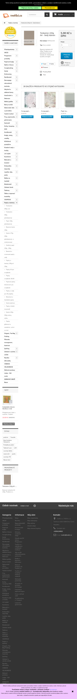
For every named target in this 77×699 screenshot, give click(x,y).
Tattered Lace (7, 448)
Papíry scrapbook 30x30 (9, 277)
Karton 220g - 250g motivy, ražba (9, 315)
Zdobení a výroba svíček (9, 353)
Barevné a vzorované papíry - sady (9, 254)
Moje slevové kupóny (34, 528)
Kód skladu (43, 41)
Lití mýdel (7, 153)
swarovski (6, 454)
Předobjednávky (9, 49)
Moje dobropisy (32, 520)
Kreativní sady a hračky (9, 149)
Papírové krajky (9, 62)
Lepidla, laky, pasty (8, 173)
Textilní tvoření (9, 114)
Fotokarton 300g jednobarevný (8, 215)
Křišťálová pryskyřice (7, 143)
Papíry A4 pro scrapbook (9, 271)
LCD (15, 448)
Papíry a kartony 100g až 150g (9, 263)
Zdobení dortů (8, 187)
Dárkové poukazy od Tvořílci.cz (18, 566)
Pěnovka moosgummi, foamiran (8, 342)
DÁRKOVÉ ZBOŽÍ (9, 379)
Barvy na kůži (8, 104)
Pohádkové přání (8, 445)
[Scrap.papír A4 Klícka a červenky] (30, 100)
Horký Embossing (7, 72)
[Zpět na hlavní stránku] (4, 23)
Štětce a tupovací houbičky (9, 195)
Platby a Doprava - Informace (18, 560)
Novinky (17, 520)
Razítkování (8, 77)
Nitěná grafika (8, 101)
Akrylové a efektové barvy (8, 91)
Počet (62, 42)
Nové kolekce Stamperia (7, 441)
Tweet (44, 64)
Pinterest (45, 67)
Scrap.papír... (25, 111)
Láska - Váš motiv (7, 374)
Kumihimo (7, 156)
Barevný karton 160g (9, 228)
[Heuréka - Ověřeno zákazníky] (10, 32)
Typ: (41, 45)
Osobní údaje (31, 526)
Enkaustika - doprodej (8, 167)
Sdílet (52, 64)
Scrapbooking (8, 68)
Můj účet (31, 515)
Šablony (6, 190)
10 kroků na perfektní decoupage (18, 585)
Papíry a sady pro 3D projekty (9, 292)
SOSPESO (7, 199)
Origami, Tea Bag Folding (9, 335)
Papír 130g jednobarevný (8, 222)
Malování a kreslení (7, 161)
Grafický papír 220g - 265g (9, 247)
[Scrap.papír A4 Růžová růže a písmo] (50, 100)
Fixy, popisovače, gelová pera (9, 118)
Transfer (12, 437)
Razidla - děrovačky (7, 359)
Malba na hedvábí (7, 179)
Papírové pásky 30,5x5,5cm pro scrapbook (9, 284)
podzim (5, 437)
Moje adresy (31, 523)
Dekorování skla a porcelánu (9, 109)
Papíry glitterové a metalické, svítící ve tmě (9, 326)
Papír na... (64, 111)
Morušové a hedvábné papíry (9, 298)
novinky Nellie (7, 451)
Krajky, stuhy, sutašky (8, 137)
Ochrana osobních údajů (18, 533)
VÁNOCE (7, 364)
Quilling (6, 348)
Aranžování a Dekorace (8, 97)
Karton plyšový (10, 303)
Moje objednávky (32, 518)
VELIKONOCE (8, 367)
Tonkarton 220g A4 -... (9, 486)
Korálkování (8, 132)
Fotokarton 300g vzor (8, 207)
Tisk (44, 75)
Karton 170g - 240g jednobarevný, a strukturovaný (9, 237)
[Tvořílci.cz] (13, 15)
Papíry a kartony (9, 202)
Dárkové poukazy (9, 370)
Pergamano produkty (7, 57)
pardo (14, 454)
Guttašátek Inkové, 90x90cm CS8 (8, 408)
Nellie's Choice (9, 65)
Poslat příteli (47, 72)
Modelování (8, 184)
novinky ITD (7, 457)
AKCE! (6, 52)
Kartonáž (7, 123)
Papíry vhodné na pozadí (9, 307)
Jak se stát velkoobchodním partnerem (20, 554)
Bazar (6, 382)
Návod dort (6, 460)
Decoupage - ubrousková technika (8, 83)
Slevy (6, 390)
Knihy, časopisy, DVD (9, 127)
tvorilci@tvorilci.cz (66, 535)
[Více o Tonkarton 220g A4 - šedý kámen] (7, 480)
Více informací (38, 4)
